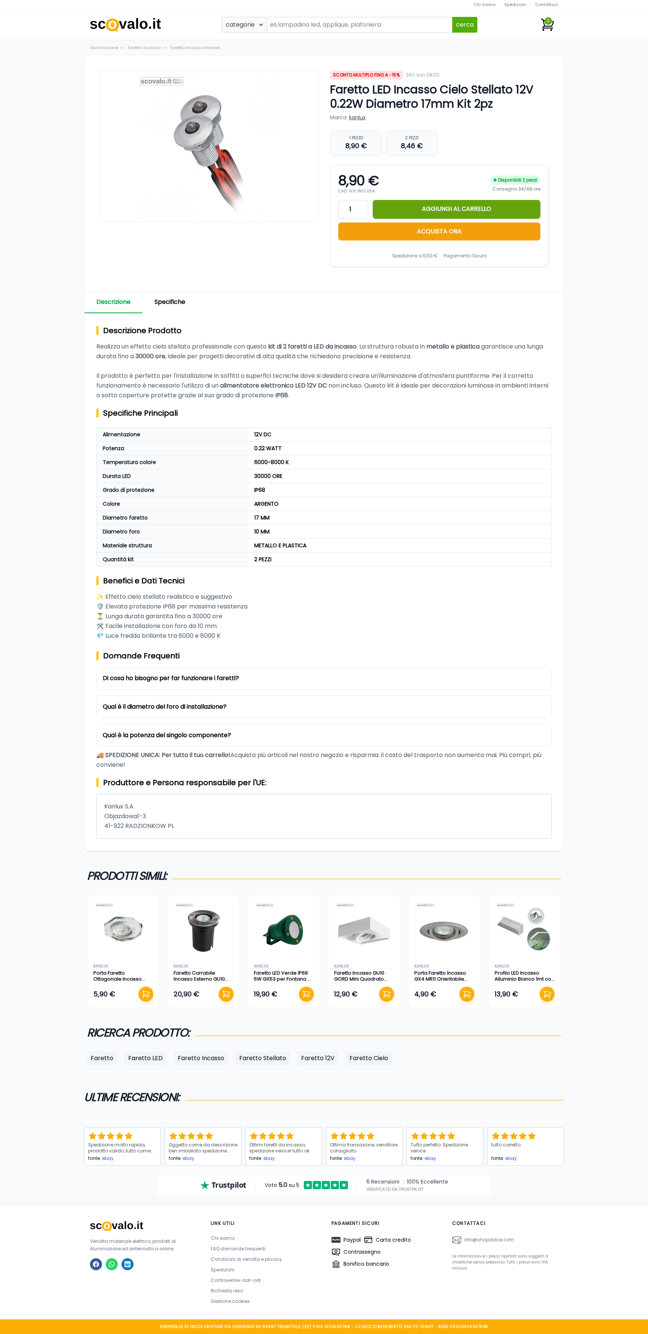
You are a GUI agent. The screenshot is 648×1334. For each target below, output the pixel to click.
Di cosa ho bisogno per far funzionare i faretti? (171, 678)
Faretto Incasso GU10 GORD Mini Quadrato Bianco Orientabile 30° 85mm (361, 982)
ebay (108, 1158)
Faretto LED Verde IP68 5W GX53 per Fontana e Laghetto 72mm (282, 979)
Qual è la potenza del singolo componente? (167, 735)
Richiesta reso (227, 1290)
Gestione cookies (230, 1301)
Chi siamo (484, 5)
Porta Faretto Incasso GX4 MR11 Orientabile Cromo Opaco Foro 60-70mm (443, 982)
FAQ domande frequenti (238, 1248)
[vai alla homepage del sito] (143, 1226)
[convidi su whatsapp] (112, 1264)
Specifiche (169, 301)
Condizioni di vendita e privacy (246, 1259)
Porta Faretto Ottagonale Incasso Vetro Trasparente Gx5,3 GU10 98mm (123, 982)
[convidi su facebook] (96, 1264)
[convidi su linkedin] (128, 1264)
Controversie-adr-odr (236, 1280)
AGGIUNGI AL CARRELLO (456, 208)
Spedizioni (515, 5)
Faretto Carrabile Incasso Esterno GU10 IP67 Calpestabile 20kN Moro (201, 982)
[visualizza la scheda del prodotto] (123, 931)
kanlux (357, 117)
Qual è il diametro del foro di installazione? (164, 706)
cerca (465, 24)
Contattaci (546, 5)
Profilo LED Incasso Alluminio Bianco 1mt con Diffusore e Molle (524, 979)
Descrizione (113, 301)
